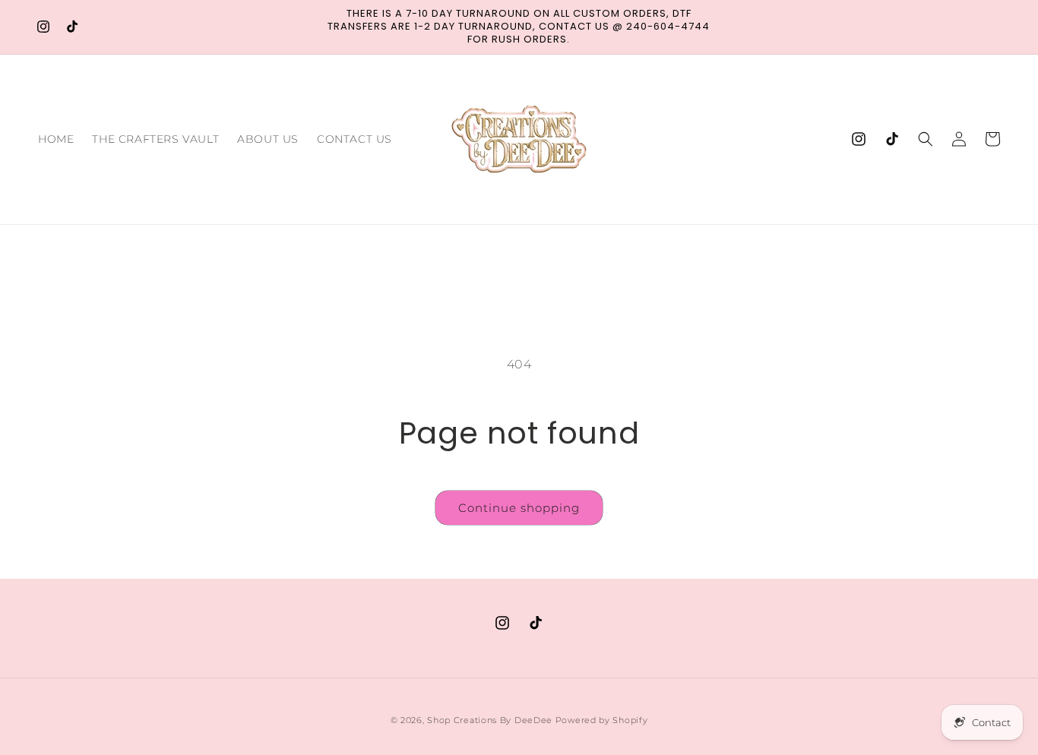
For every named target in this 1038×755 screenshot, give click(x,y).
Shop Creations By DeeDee (489, 720)
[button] (925, 139)
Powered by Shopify (601, 720)
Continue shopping (519, 508)
